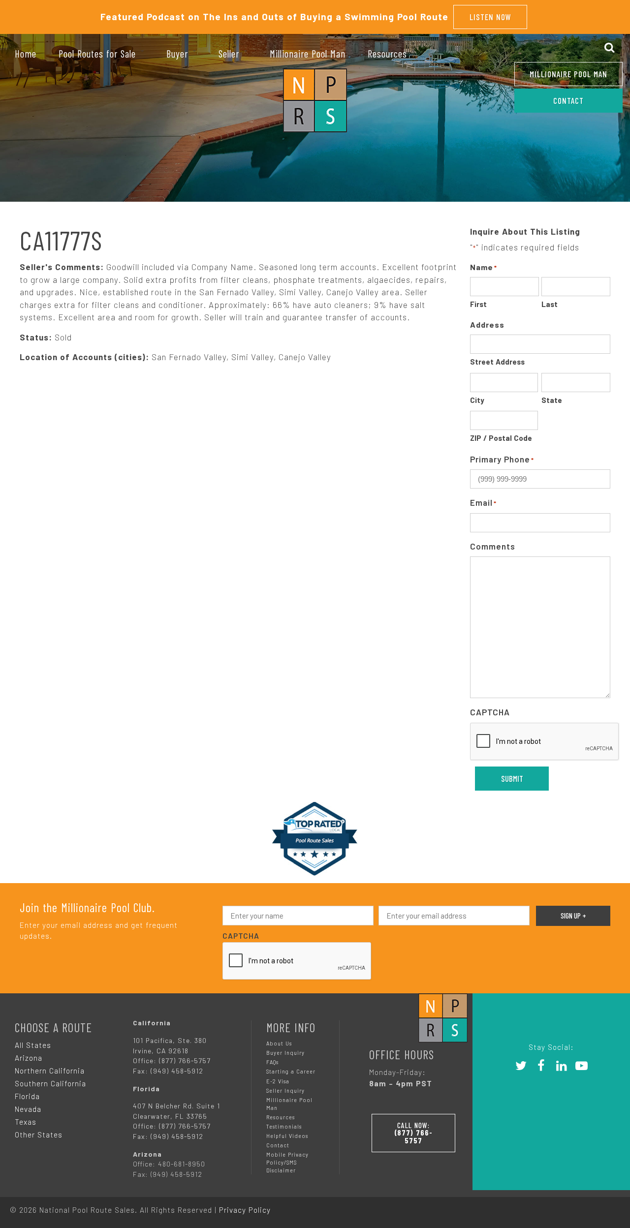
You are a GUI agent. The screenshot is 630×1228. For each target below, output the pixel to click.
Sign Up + (573, 915)
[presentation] (545, 742)
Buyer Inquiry (285, 1052)
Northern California (50, 1070)
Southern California (50, 1083)
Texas (25, 1121)
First (478, 304)
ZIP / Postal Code (501, 437)
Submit (512, 778)
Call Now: (413, 1133)
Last (549, 304)
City (477, 400)
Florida (27, 1096)
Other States (39, 1134)
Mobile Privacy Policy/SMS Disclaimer (287, 1162)
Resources (280, 1117)
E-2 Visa (277, 1081)
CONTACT (568, 100)
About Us (279, 1043)
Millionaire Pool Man (568, 74)
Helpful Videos (287, 1136)
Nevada (28, 1109)
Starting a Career (290, 1071)
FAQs (272, 1062)
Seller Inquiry (285, 1090)
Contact (277, 1145)
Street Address (497, 361)
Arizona (28, 1057)
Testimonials (284, 1126)
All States (33, 1045)
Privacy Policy (245, 1209)
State (551, 400)
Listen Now (490, 17)
